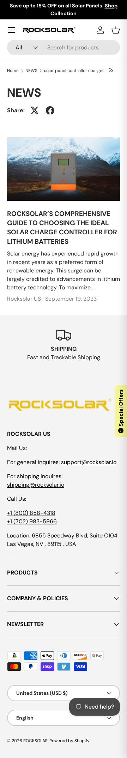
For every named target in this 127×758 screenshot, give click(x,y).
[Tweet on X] (34, 110)
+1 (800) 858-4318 (31, 513)
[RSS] (111, 70)
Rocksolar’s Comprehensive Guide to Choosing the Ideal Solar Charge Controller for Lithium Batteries (62, 227)
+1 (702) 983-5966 (32, 521)
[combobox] (63, 47)
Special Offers (121, 410)
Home (13, 70)
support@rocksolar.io (88, 462)
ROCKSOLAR (35, 741)
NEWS (31, 70)
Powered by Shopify (69, 741)
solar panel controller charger (74, 70)
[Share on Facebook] (50, 110)
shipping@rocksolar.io (35, 484)
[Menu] (11, 30)
